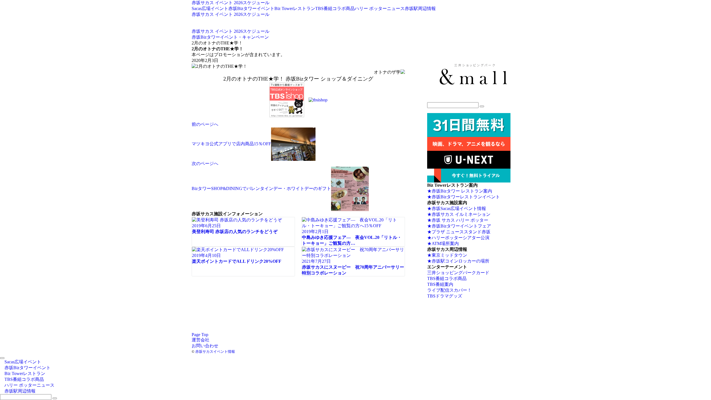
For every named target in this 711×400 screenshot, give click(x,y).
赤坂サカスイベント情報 (215, 351)
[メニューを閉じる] (2, 358)
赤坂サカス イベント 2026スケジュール (230, 2)
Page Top (200, 334)
